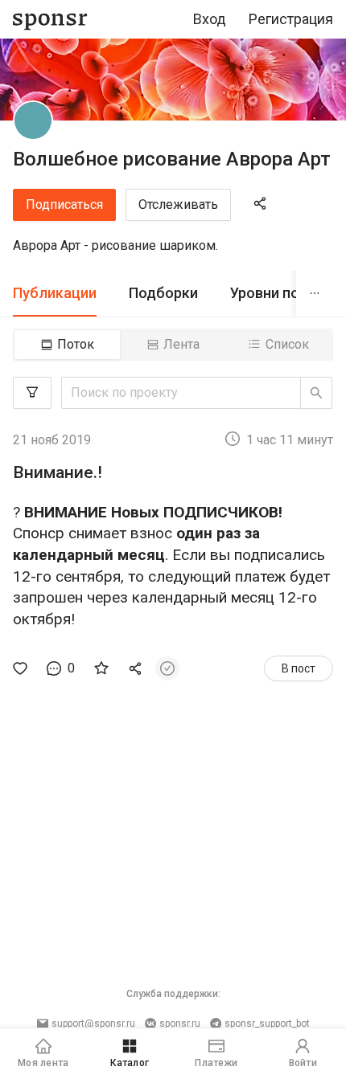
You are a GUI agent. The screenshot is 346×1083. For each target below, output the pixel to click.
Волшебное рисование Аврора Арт (172, 159)
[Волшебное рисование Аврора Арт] (33, 120)
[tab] (55, 294)
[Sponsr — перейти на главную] (50, 20)
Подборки (163, 292)
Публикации (55, 292)
